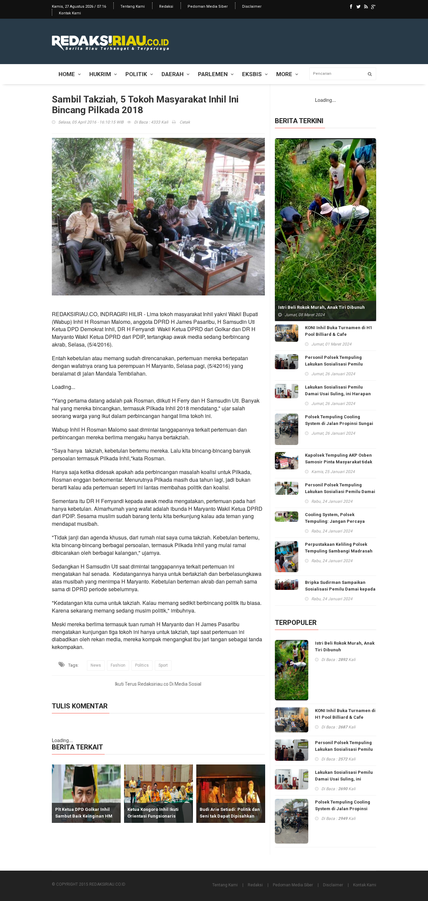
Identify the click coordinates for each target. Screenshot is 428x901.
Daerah (173, 74)
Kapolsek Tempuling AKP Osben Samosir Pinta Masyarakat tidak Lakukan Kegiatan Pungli (338, 462)
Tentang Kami (132, 6)
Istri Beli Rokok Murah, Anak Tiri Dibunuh (321, 307)
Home (67, 74)
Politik (136, 74)
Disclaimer (251, 6)
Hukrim (100, 74)
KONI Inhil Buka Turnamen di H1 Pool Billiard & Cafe (338, 331)
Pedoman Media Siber (208, 6)
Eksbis (252, 74)
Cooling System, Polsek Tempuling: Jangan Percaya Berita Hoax (335, 521)
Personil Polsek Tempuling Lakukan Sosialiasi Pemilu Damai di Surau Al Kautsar (340, 491)
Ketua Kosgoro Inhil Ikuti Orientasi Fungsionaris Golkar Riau (151, 816)
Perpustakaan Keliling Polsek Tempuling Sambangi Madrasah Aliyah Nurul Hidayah (338, 551)
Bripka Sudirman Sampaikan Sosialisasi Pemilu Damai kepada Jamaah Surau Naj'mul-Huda (340, 589)
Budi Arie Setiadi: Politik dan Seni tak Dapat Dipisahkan (228, 813)
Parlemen (213, 74)
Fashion (118, 665)
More (284, 74)
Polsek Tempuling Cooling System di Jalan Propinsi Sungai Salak (339, 423)
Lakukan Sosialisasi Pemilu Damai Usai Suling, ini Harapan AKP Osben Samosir (338, 394)
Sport (163, 665)
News (96, 665)
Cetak (184, 122)
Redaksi (166, 6)
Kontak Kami (70, 13)
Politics (142, 665)
